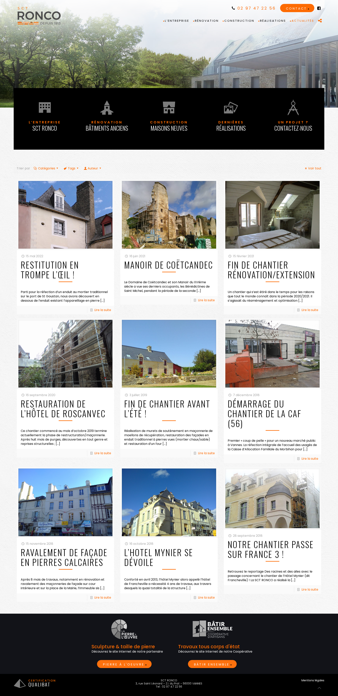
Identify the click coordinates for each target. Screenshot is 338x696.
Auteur (93, 168)
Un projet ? (293, 126)
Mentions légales (312, 680)
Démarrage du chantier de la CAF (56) (264, 413)
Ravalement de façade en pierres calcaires (64, 557)
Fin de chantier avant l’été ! (167, 408)
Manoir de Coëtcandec (168, 264)
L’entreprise (45, 126)
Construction (169, 126)
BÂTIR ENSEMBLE (211, 664)
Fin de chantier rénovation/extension (271, 269)
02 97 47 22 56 (256, 8)
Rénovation (107, 126)
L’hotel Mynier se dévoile (158, 557)
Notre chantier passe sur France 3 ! (271, 549)
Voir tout (314, 168)
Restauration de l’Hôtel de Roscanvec (63, 408)
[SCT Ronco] (39, 16)
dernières (231, 126)
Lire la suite (102, 310)
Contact (296, 8)
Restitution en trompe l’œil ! (50, 269)
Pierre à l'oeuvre (123, 664)
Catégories (46, 168)
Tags (71, 168)
